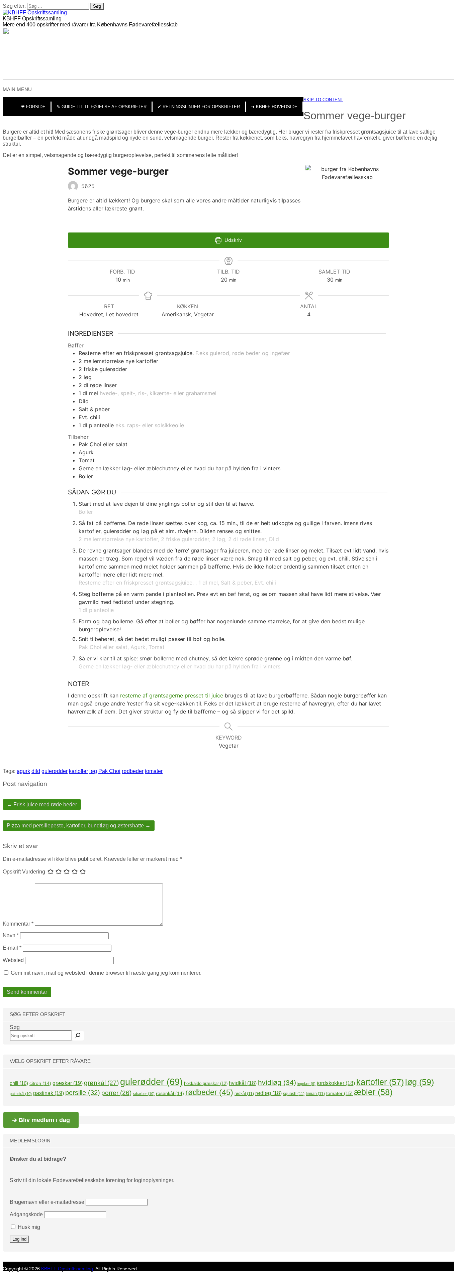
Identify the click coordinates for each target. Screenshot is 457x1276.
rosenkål (170, 1093)
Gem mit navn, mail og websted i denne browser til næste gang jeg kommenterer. (106, 973)
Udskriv (232, 240)
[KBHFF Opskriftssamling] (35, 12)
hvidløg (277, 1082)
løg (93, 771)
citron (40, 1083)
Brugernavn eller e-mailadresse (47, 1202)
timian (315, 1093)
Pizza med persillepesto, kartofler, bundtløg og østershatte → (79, 825)
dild (35, 771)
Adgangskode (26, 1214)
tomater (154, 771)
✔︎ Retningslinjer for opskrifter (199, 106)
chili (19, 1083)
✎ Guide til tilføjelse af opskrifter (102, 106)
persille (82, 1092)
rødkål (244, 1093)
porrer (116, 1092)
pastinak (48, 1093)
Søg (15, 1027)
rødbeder (133, 771)
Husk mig (28, 1227)
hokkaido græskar (205, 1083)
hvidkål (243, 1083)
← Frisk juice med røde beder (42, 804)
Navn (11, 935)
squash (293, 1093)
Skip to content (323, 99)
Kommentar (18, 924)
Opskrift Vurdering (24, 871)
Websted (13, 960)
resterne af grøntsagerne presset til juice (171, 695)
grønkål (101, 1082)
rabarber (144, 1094)
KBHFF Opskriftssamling (32, 18)
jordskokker (336, 1083)
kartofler (78, 771)
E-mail (12, 948)
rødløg (268, 1093)
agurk (23, 771)
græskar (68, 1083)
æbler (373, 1092)
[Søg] (78, 1035)
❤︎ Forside (33, 106)
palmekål (21, 1094)
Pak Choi (109, 771)
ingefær (306, 1084)
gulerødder (54, 771)
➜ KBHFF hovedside (274, 106)
